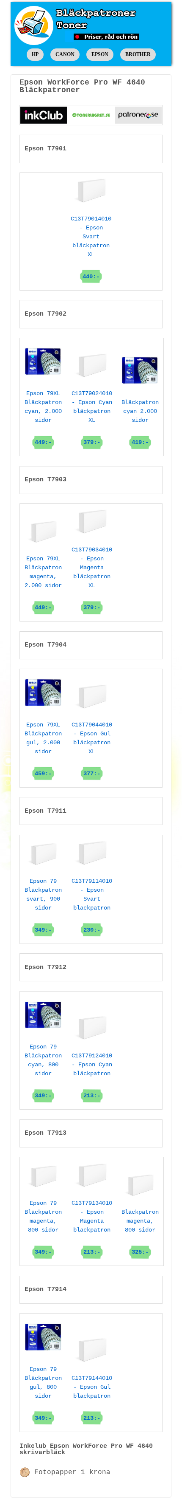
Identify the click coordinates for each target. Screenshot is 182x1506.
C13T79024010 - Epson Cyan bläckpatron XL (92, 418)
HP (35, 54)
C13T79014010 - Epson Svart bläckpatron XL (91, 247)
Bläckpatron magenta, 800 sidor (140, 1232)
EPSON (99, 54)
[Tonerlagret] (91, 115)
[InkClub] (43, 115)
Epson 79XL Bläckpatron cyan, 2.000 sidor (43, 418)
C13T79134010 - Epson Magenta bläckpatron (92, 1227)
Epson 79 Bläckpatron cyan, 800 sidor (43, 1071)
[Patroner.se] (138, 115)
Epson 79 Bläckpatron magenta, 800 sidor (43, 1227)
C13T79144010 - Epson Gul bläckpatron (92, 1398)
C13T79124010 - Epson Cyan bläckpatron (92, 1075)
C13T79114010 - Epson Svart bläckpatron (92, 905)
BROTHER (138, 54)
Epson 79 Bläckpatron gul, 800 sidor (43, 1393)
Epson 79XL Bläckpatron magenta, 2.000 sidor (43, 583)
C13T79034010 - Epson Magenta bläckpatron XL (92, 578)
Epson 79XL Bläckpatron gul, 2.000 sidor (43, 749)
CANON (64, 54)
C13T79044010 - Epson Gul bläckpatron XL (92, 749)
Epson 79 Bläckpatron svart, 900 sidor (43, 905)
